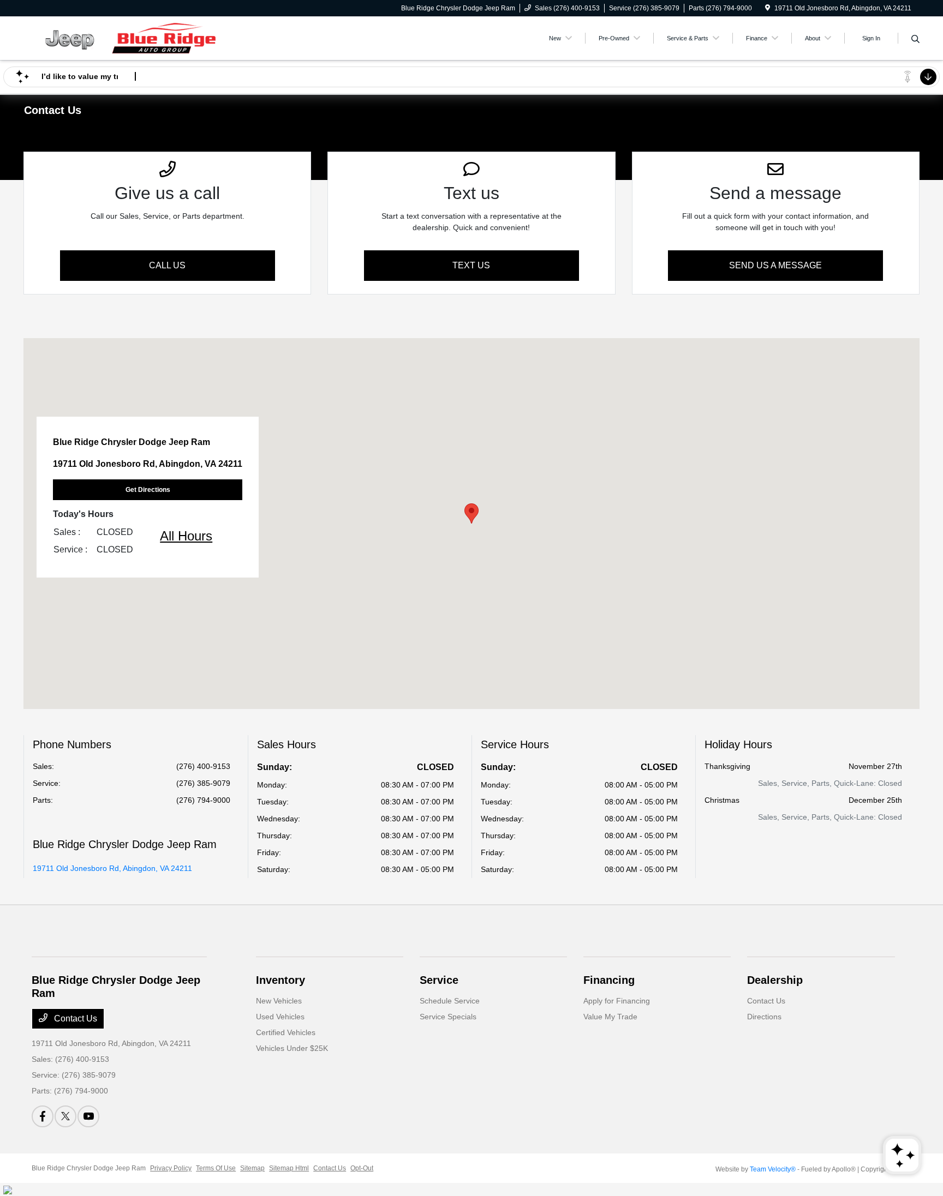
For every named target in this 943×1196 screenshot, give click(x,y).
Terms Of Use (216, 1168)
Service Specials (448, 1016)
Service (439, 980)
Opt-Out (361, 1168)
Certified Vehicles (285, 1032)
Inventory (280, 980)
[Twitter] (65, 1116)
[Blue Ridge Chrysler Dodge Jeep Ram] (125, 37)
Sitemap (252, 1168)
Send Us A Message (775, 265)
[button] (471, 513)
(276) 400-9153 (203, 766)
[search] (915, 39)
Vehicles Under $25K (292, 1048)
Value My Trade (610, 1016)
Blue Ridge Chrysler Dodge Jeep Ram (89, 1168)
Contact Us (74, 1018)
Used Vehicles (280, 1016)
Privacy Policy (171, 1168)
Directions (764, 1016)
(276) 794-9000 (203, 800)
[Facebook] (42, 1116)
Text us (471, 265)
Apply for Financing (616, 1000)
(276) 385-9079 (203, 783)
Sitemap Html (289, 1168)
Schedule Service (450, 1000)
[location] (767, 8)
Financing (609, 980)
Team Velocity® (773, 1169)
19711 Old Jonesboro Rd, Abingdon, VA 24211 (112, 868)
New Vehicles (279, 1000)
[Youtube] (88, 1116)
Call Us (167, 265)
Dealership (775, 980)
